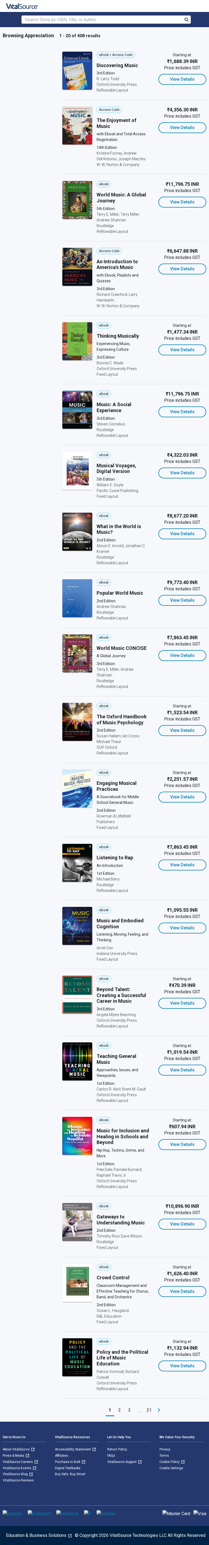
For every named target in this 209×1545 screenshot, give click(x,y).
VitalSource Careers (18, 1462)
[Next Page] (159, 1410)
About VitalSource (16, 1449)
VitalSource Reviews (18, 1480)
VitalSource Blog (16, 1474)
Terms (164, 1456)
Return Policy (117, 1449)
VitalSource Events (17, 1468)
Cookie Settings (171, 1468)
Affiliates (61, 1456)
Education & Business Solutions (36, 1535)
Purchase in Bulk (68, 1462)
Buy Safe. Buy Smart (70, 1474)
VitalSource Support (122, 1462)
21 (149, 1410)
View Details (182, 79)
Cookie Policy (169, 1462)
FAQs (111, 1456)
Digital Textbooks (68, 1468)
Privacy (164, 1449)
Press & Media (14, 1456)
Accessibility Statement (73, 1449)
